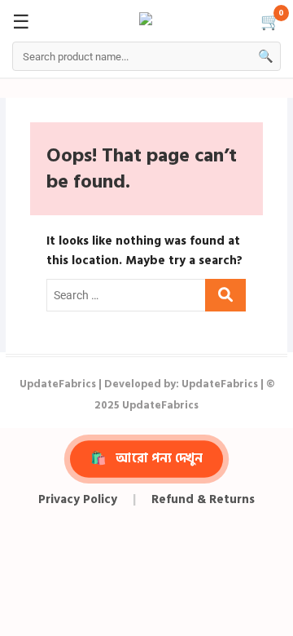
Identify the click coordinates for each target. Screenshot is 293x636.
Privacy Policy (77, 499)
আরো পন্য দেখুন (146, 458)
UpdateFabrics (58, 384)
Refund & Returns (203, 499)
